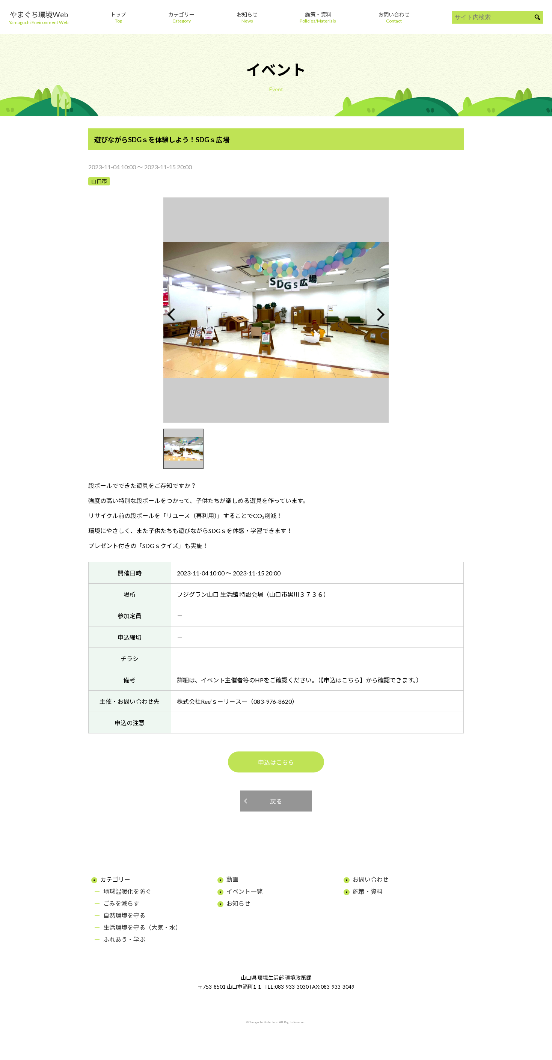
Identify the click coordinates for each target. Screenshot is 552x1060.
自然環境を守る (124, 915)
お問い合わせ (371, 879)
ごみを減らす (121, 903)
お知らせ (238, 903)
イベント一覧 (244, 891)
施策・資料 (368, 891)
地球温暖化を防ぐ (127, 891)
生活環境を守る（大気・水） (142, 927)
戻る (276, 801)
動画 (232, 879)
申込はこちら (276, 762)
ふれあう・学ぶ (124, 939)
